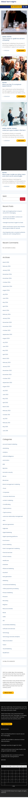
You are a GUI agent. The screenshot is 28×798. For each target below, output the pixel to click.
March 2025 (6, 262)
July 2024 (5, 294)
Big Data (5, 468)
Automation (6, 460)
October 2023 (6, 330)
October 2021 (6, 414)
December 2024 (7, 274)
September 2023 (7, 334)
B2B (4, 464)
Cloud (4, 488)
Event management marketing (11, 548)
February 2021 (6, 422)
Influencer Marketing (8, 568)
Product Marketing (8, 592)
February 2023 (6, 362)
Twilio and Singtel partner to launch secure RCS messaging (12, 212)
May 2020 (5, 426)
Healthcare (6, 560)
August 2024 (6, 290)
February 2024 (6, 314)
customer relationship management (13, 516)
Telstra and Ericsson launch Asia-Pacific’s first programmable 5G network (14, 227)
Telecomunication (8, 640)
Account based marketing (10, 444)
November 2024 (7, 278)
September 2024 (7, 286)
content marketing (8, 500)
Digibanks (5, 528)
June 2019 (5, 430)
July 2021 (5, 418)
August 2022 (6, 386)
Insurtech (5, 572)
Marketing (5, 580)
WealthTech (6, 652)
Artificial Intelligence (8, 456)
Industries (5, 564)
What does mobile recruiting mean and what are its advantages (14, 175)
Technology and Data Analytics (11, 636)
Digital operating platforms (10, 536)
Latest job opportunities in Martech (14, 130)
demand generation (8, 524)
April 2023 (5, 354)
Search (5, 196)
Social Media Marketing (9, 624)
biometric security (8, 472)
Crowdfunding (6, 504)
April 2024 (5, 306)
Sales (4, 616)
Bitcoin (4, 476)
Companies (6, 492)
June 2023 (5, 346)
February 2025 (6, 266)
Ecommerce (6, 540)
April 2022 (5, 402)
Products (5, 596)
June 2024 (5, 298)
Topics (4, 644)
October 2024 (6, 282)
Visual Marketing (7, 648)
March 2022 (6, 406)
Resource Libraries (8, 608)
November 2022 (7, 374)
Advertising (6, 448)
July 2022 (5, 390)
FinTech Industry (7, 556)
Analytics (5, 452)
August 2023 (6, 338)
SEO (4, 620)
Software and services (9, 628)
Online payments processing (11, 588)
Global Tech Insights (8, 2)
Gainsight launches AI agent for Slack (13, 222)
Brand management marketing (11, 484)
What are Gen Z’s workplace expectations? (11, 85)
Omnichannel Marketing (9, 584)
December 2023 (7, 322)
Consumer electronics (9, 496)
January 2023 (6, 366)
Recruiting (5, 600)
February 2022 (6, 410)
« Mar (13, 786)
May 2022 (5, 398)
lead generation (7, 576)
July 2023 (5, 342)
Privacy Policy (8, 692)
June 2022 (5, 394)
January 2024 (6, 318)
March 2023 (6, 358)
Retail (4, 612)
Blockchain (6, 480)
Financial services (7, 552)
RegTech (5, 604)
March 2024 (6, 310)
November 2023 (7, 326)
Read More (21, 50)
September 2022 (7, 382)
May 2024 (5, 302)
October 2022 (6, 378)
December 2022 (7, 370)
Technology (6, 632)
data (4, 520)
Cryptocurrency (7, 508)
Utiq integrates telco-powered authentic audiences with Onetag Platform (14, 233)
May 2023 (5, 350)
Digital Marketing (7, 532)
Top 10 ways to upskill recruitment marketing (13, 39)
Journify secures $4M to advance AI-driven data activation (13, 217)
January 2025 (6, 270)
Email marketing (7, 544)
